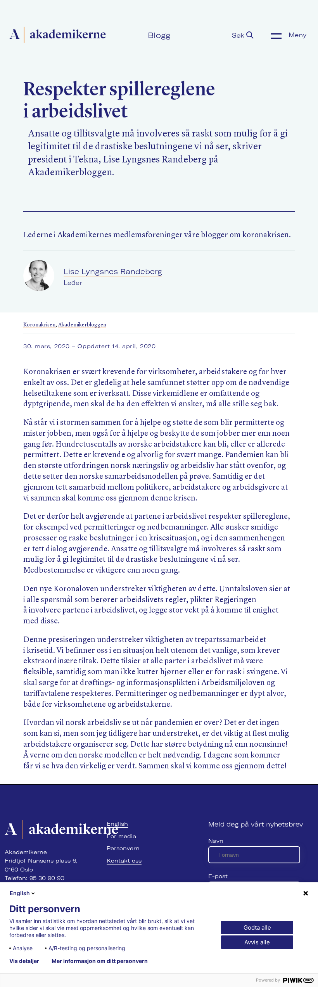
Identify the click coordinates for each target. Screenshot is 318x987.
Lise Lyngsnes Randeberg (113, 271)
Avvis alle (257, 942)
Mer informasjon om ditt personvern (100, 961)
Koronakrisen (39, 325)
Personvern (123, 848)
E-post (218, 876)
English (117, 823)
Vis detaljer (24, 961)
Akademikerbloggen (82, 325)
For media (121, 836)
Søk (239, 35)
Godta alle (257, 927)
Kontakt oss (124, 860)
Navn (215, 840)
